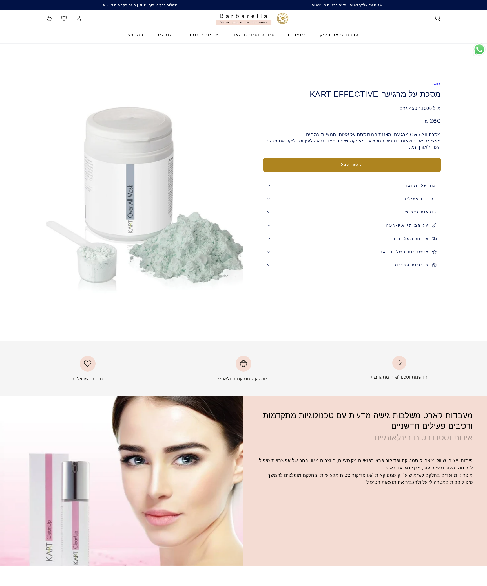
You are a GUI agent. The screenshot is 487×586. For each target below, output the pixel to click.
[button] (437, 18)
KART (436, 84)
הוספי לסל (352, 165)
